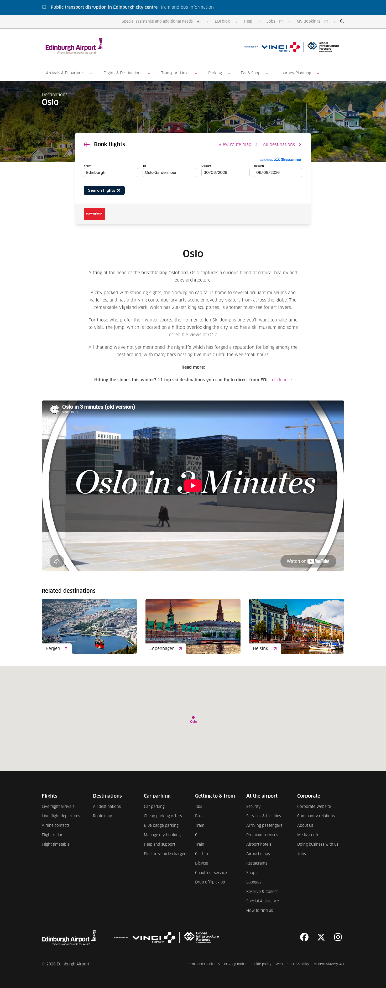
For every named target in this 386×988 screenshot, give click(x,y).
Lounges (253, 882)
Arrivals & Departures (65, 73)
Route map (102, 816)
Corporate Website (314, 807)
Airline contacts (56, 826)
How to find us (259, 911)
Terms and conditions (203, 964)
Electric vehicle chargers (165, 854)
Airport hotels (258, 844)
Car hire (202, 854)
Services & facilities (263, 816)
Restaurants (256, 863)
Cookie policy (261, 964)
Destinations (54, 95)
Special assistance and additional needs (157, 21)
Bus (198, 816)
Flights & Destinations (122, 73)
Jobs (275, 22)
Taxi (198, 807)
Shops (251, 873)
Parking (215, 73)
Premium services (262, 835)
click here (282, 380)
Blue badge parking (161, 826)
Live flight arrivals (58, 807)
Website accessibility (292, 964)
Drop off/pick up (210, 882)
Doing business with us (317, 844)
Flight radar (52, 835)
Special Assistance (262, 901)
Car (198, 835)
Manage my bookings (163, 835)
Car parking (154, 807)
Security (253, 807)
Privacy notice (235, 964)
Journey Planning (295, 73)
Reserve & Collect (262, 892)
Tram (199, 826)
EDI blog (222, 21)
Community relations (316, 816)
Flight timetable (56, 844)
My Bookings (313, 22)
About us (305, 826)
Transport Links (175, 73)
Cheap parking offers (163, 816)
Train (199, 844)
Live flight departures (61, 816)
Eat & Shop (250, 73)
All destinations (279, 145)
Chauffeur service (211, 873)
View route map (234, 145)
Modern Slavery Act (329, 964)
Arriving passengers (264, 826)
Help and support (159, 844)
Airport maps (258, 854)
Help (248, 21)
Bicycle (201, 863)
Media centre (309, 835)
